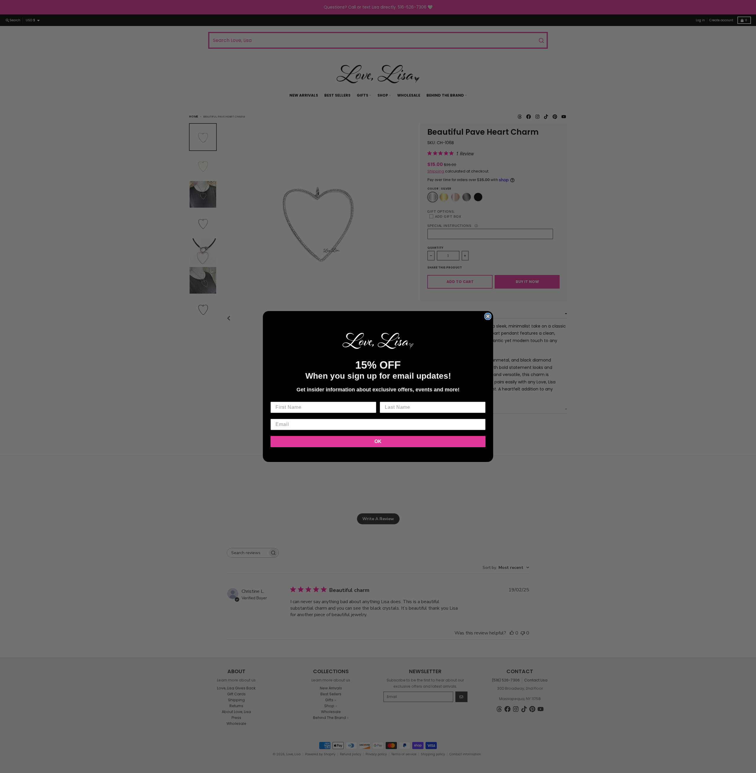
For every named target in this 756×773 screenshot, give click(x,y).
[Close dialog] (488, 316)
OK (378, 441)
